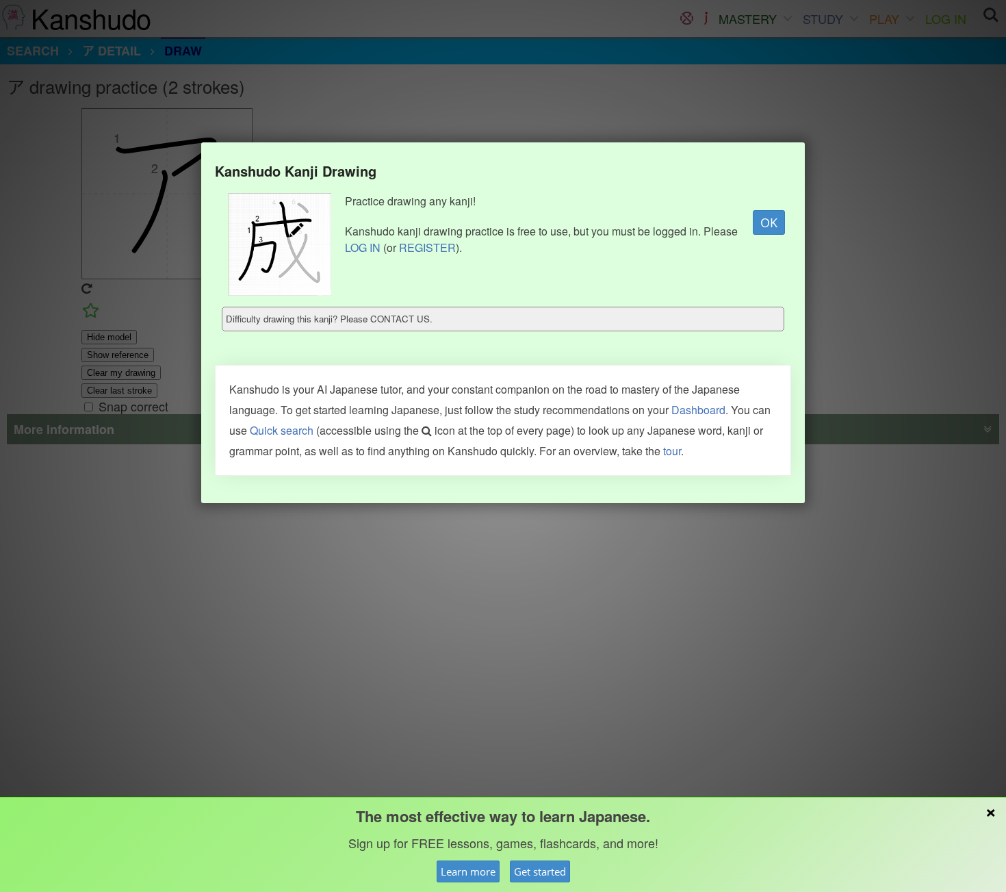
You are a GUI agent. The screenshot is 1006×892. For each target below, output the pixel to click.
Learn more (468, 871)
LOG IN (363, 247)
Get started (540, 871)
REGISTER (427, 247)
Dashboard (698, 410)
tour (672, 451)
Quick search (281, 430)
